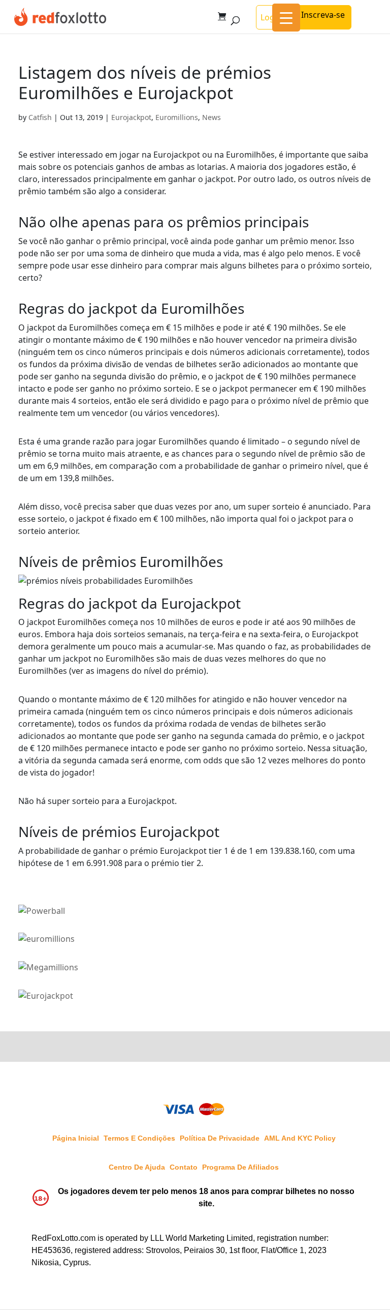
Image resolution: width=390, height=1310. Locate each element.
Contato (184, 1167)
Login (271, 17)
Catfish (40, 117)
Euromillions (176, 117)
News (211, 117)
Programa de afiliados (240, 1167)
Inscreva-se (323, 14)
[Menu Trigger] (286, 18)
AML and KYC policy (300, 1138)
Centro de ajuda (137, 1167)
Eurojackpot (131, 117)
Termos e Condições (139, 1138)
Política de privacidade (219, 1138)
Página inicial (75, 1138)
